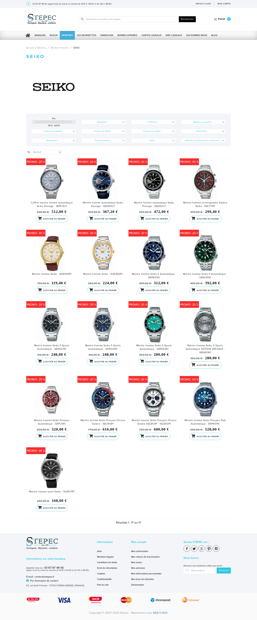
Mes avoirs (136, 562)
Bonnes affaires (127, 35)
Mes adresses (138, 568)
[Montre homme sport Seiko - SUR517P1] (52, 471)
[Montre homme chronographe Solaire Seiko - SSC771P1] (205, 182)
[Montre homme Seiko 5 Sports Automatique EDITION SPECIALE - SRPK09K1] (205, 325)
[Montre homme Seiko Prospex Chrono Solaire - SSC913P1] (103, 400)
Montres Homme (60, 47)
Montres (67, 35)
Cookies (101, 573)
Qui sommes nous (196, 35)
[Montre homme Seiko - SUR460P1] (103, 253)
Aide (99, 551)
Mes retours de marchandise (145, 557)
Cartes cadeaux (151, 35)
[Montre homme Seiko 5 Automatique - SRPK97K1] (154, 253)
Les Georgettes (86, 35)
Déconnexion (137, 584)
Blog (214, 35)
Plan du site (103, 584)
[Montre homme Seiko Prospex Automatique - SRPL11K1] (52, 400)
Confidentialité (104, 579)
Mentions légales (105, 557)
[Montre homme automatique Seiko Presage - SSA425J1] (154, 182)
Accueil (30, 47)
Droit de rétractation (107, 568)
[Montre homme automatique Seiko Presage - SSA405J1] (103, 182)
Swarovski (106, 35)
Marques (40, 35)
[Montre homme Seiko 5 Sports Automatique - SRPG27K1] (52, 325)
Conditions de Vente (107, 562)
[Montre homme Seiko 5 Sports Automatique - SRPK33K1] (154, 325)
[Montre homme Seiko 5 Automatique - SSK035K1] (205, 253)
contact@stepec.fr (44, 576)
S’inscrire (224, 570)
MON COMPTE (224, 4)
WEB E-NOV (160, 613)
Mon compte (139, 542)
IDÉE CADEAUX (174, 35)
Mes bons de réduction (142, 579)
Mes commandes (139, 551)
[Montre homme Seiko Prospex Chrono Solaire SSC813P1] (154, 400)
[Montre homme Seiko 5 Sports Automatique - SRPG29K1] (103, 325)
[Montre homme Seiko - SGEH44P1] (52, 253)
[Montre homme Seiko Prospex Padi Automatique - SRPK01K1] (205, 400)
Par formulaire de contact (44, 580)
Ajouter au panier (54, 219)
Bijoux (54, 35)
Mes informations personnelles (146, 573)
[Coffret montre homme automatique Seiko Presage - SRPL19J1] (52, 182)
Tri (28, 152)
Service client (203, 4)
